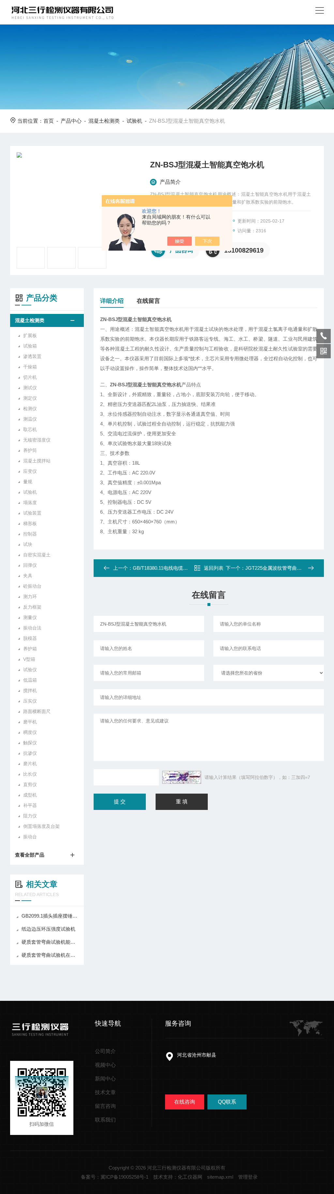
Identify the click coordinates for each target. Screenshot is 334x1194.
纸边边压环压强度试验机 (48, 929)
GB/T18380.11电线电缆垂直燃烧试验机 (175, 568)
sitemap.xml (220, 1177)
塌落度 (30, 502)
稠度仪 (30, 732)
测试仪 (30, 387)
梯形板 (30, 523)
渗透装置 (32, 356)
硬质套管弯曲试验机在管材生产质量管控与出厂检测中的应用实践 (50, 955)
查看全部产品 (29, 855)
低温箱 (30, 680)
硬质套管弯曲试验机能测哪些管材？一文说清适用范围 (50, 942)
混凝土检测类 (104, 121)
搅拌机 (30, 690)
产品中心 (71, 121)
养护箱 (30, 648)
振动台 (30, 836)
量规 (27, 481)
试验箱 (30, 346)
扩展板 (30, 335)
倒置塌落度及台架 (41, 826)
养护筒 (30, 450)
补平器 (30, 805)
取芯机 (30, 429)
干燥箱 (30, 366)
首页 (48, 121)
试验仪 (30, 669)
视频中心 (105, 1065)
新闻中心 (105, 1078)
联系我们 (105, 1120)
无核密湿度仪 (37, 439)
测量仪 (30, 617)
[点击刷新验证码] (181, 777)
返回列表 (213, 568)
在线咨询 (184, 1102)
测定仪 (30, 398)
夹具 (27, 575)
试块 (27, 544)
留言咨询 (105, 1106)
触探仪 (30, 742)
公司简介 (105, 1051)
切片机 (30, 377)
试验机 (134, 121)
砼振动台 (32, 586)
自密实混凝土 (37, 554)
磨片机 (30, 763)
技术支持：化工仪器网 (177, 1177)
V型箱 (29, 659)
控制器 (30, 533)
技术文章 (105, 1092)
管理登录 (248, 1177)
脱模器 (30, 638)
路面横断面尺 (37, 711)
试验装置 (32, 513)
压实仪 (30, 701)
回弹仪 (30, 565)
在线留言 (148, 301)
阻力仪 (30, 815)
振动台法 (32, 627)
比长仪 (30, 774)
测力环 (30, 596)
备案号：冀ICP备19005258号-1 (114, 1177)
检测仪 (30, 408)
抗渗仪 (30, 753)
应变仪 (30, 471)
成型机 (30, 795)
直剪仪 (30, 784)
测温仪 (30, 419)
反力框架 (32, 607)
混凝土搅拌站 (37, 460)
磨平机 (30, 721)
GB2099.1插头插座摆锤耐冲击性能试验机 (50, 916)
